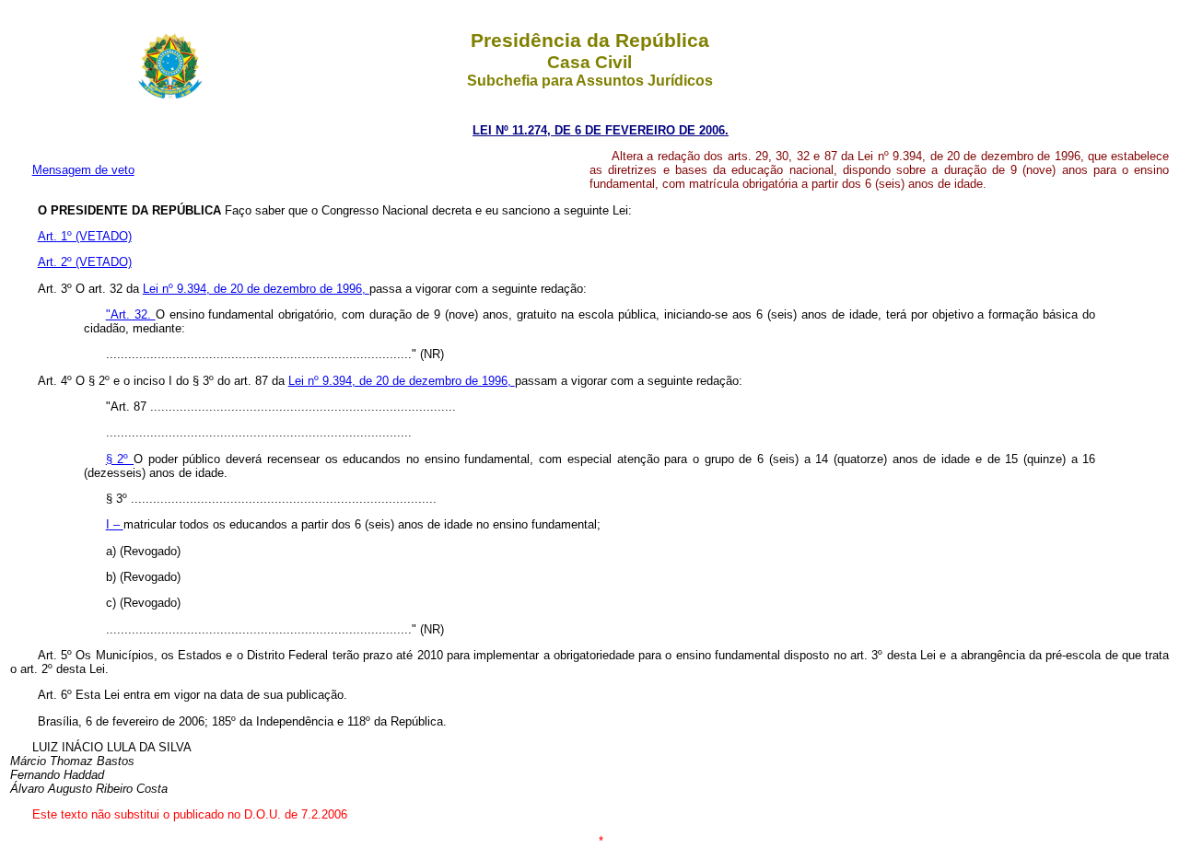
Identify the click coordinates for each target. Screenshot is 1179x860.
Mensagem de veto (83, 170)
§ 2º (120, 459)
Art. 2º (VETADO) (85, 262)
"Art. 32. (131, 314)
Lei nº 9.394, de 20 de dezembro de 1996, (256, 289)
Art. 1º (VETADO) (85, 236)
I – (114, 524)
